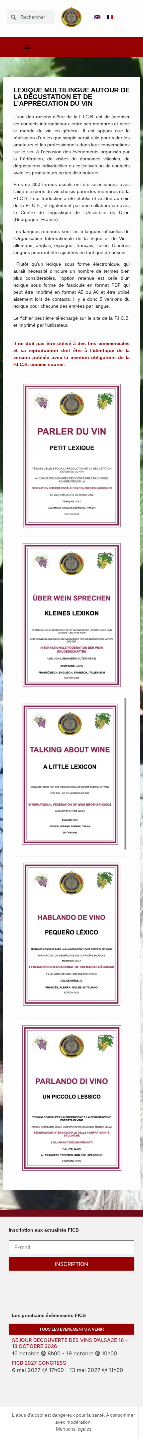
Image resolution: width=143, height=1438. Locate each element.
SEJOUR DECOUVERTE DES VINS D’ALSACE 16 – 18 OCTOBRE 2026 (70, 1343)
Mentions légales (73, 1429)
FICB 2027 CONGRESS (39, 1363)
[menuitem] (97, 17)
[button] (27, 46)
